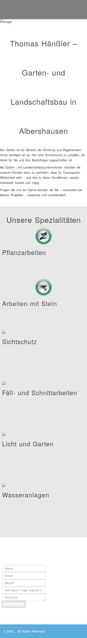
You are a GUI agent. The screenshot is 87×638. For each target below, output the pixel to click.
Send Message (14, 604)
